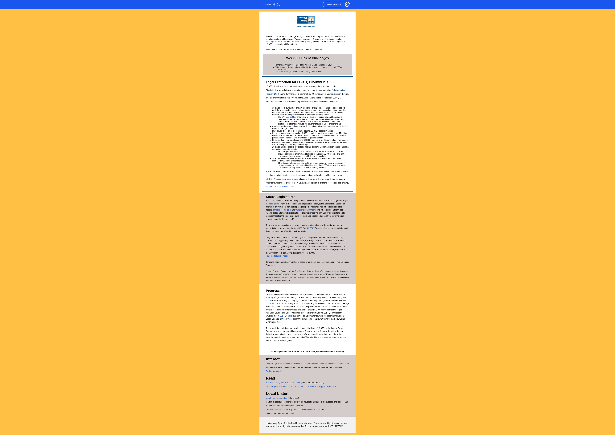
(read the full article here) (277, 256)
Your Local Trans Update (277, 398)
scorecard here (272, 303)
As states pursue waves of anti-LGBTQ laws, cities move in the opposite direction (301, 386)
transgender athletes (282, 210)
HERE (301, 228)
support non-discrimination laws (280, 187)
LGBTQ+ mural (286, 316)
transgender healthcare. (305, 210)
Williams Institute (289, 117)
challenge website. (274, 42)
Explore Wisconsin (274, 371)
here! (319, 49)
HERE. (311, 228)
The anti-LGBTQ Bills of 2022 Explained (283, 383)
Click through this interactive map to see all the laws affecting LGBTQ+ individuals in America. (306, 363)
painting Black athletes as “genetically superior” (294, 277)
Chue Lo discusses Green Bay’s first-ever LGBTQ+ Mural (290, 409)
